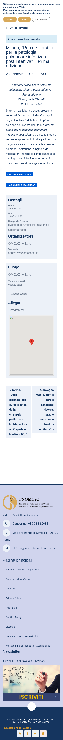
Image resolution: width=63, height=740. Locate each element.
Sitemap (10, 626)
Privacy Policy (13, 598)
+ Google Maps (17, 294)
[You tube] (43, 733)
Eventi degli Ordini (19, 225)
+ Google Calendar (19, 174)
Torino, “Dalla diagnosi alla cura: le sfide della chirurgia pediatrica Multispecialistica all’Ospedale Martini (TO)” (20, 412)
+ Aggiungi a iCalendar (21, 185)
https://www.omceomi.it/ (23, 253)
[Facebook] (27, 733)
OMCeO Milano (19, 243)
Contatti (10, 588)
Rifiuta (24, 19)
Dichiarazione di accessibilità (22, 636)
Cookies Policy (14, 617)
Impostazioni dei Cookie (17, 727)
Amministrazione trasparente (22, 569)
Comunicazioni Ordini (18, 579)
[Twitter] (35, 733)
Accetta (10, 19)
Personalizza (41, 19)
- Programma (16, 310)
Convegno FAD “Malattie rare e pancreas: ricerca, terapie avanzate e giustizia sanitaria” (44, 409)
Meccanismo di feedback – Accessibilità (28, 645)
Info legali (11, 607)
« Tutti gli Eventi (17, 28)
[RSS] (20, 733)
